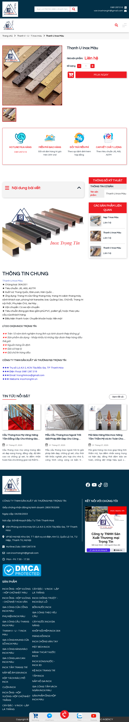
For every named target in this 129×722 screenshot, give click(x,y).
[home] (10, 9)
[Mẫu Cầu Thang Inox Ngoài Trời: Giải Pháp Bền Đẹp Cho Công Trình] (64, 417)
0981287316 (20, 152)
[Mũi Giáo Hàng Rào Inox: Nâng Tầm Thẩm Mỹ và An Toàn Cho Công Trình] (107, 417)
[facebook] (88, 485)
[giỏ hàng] (35, 715)
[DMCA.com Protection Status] (21, 570)
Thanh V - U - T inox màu (29, 36)
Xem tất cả (117, 397)
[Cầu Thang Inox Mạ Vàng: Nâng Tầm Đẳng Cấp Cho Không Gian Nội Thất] (21, 417)
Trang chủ (7, 36)
